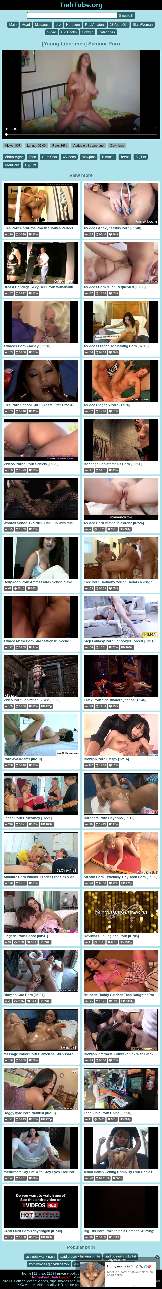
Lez (58, 24)
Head (26, 24)
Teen (32, 157)
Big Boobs (69, 32)
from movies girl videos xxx (49, 1264)
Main (13, 24)
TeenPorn (12, 165)
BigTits (140, 157)
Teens (125, 157)
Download (117, 145)
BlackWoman (143, 24)
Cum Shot (49, 157)
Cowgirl (87, 32)
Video (51, 32)
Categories (107, 32)
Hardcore (73, 24)
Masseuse (42, 24)
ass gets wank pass (40, 1256)
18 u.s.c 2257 (44, 1273)
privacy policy (68, 1273)
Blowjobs (89, 157)
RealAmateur (95, 24)
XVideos (69, 157)
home (26, 1273)
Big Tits (30, 165)
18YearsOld (119, 24)
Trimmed (108, 157)
